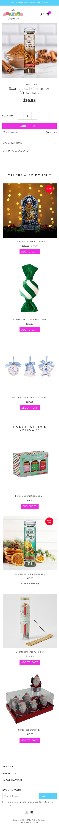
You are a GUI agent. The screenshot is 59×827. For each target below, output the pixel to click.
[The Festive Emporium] (13, 14)
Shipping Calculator (16, 150)
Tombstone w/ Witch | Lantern (30, 241)
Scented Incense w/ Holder (30, 652)
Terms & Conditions (36, 802)
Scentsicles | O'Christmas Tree (30, 574)
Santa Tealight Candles (29, 730)
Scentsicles (29, 84)
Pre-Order (30, 506)
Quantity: (8, 116)
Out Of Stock (30, 584)
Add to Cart (29, 126)
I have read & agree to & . (29, 803)
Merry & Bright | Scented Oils (29, 496)
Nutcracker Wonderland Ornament (30, 397)
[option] (29, 50)
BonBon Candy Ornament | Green (29, 319)
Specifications (12, 143)
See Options (30, 407)
